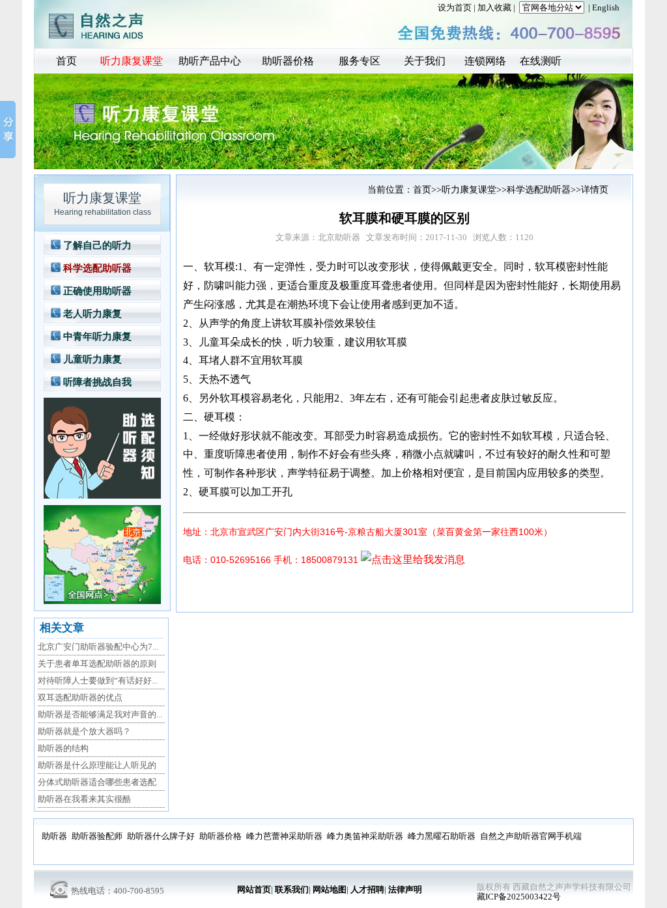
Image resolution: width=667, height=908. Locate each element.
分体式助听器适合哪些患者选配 (97, 782)
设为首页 (455, 7)
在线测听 (540, 60)
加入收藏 (494, 7)
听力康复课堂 (131, 60)
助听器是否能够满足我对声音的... (100, 714)
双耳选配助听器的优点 (80, 697)
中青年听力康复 (97, 336)
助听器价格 (288, 60)
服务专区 (359, 60)
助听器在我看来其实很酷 (84, 799)
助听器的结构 (63, 748)
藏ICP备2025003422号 (519, 896)
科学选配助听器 (97, 268)
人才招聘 (367, 889)
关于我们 (425, 60)
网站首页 (254, 889)
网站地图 (330, 889)
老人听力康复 (92, 314)
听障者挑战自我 (97, 382)
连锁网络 (485, 60)
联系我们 (292, 889)
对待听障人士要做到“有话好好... (98, 680)
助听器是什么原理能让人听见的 (97, 765)
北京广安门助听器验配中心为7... (98, 647)
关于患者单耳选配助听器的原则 (97, 663)
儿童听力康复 (92, 359)
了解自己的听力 (97, 245)
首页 (66, 60)
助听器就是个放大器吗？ (84, 731)
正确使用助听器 (97, 291)
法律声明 (405, 889)
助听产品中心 (209, 60)
